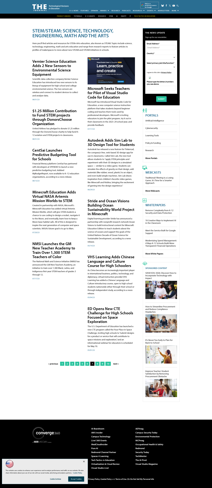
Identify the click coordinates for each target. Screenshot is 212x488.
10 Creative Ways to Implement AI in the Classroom (160, 221)
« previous (53, 363)
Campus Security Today (146, 432)
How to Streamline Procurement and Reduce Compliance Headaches (160, 309)
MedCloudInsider (99, 444)
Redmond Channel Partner (103, 452)
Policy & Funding (153, 143)
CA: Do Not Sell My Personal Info (140, 479)
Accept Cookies (76, 479)
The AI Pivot (141, 460)
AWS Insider (97, 432)
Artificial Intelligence (154, 120)
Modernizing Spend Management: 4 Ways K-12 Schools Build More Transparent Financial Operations (161, 243)
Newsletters (163, 11)
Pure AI (94, 448)
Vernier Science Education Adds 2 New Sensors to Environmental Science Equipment (54, 68)
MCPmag (139, 440)
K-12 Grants (90, 16)
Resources (137, 11)
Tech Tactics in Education (103, 460)
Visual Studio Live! (100, 468)
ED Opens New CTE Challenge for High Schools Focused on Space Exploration (110, 315)
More (174, 11)
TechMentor (141, 456)
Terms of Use (121, 479)
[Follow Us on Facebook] (166, 5)
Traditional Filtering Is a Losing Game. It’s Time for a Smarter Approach (159, 180)
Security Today (142, 452)
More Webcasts (152, 190)
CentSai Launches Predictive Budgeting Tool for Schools (54, 154)
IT (130, 16)
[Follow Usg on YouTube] (173, 5)
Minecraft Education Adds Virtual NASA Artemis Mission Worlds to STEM (54, 196)
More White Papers (154, 253)
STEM (111, 16)
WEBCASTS (153, 172)
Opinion (94, 11)
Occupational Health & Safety (149, 444)
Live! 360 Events (99, 440)
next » (116, 363)
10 (108, 363)
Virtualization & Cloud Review (105, 464)
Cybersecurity (151, 128)
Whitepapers (155, 205)
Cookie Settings (55, 479)
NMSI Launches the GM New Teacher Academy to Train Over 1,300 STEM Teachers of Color (53, 250)
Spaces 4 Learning (99, 456)
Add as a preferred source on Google (151, 5)
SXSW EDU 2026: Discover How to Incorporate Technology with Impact (160, 276)
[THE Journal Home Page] (50, 7)
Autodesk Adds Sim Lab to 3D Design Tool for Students (111, 142)
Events (150, 11)
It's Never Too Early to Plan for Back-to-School (159, 341)
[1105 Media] (47, 455)
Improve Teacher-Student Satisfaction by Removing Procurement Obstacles (157, 374)
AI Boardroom (97, 428)
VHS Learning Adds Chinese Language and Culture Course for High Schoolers (111, 261)
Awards (103, 11)
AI (117, 16)
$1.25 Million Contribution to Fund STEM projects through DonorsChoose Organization (54, 117)
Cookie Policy (106, 479)
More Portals (151, 158)
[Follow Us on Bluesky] (162, 5)
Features (85, 11)
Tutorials (78, 16)
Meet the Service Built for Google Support (160, 232)
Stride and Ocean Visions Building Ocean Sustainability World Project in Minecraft (111, 207)
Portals (151, 115)
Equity (123, 16)
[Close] (84, 461)
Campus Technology (100, 436)
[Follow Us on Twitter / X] (170, 6)
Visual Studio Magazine (146, 464)
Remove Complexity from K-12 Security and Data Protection (159, 211)
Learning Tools (152, 135)
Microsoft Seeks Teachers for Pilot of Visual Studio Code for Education (109, 92)
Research (116, 11)
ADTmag (139, 428)
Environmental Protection (147, 436)
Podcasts (126, 11)
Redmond (140, 448)
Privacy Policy (166, 72)
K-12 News (74, 11)
